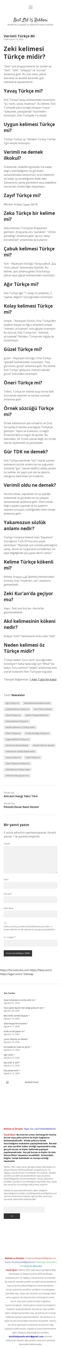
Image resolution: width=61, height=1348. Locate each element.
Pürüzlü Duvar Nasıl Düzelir (21, 807)
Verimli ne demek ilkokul (17, 745)
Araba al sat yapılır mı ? (14, 1031)
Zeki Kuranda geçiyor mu (17, 775)
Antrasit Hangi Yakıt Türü (21, 796)
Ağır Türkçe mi (12, 703)
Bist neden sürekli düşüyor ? (16, 1015)
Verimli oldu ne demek (43, 745)
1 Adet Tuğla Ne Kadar (43, 679)
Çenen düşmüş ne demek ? (16, 1039)
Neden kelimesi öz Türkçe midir (20, 727)
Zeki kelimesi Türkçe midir (18, 769)
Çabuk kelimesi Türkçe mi (17, 709)
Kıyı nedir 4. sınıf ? (12, 1062)
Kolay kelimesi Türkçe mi (17, 721)
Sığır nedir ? (9, 1054)
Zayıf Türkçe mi (33, 757)
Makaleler (18, 695)
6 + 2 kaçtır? (10, 937)
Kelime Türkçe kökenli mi (37, 715)
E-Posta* (8, 894)
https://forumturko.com (14, 970)
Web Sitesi (8, 908)
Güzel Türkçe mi (13, 715)
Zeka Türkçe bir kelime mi (17, 763)
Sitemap (28, 974)
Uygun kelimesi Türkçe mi (17, 739)
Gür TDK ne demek (42, 709)
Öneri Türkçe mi (13, 733)
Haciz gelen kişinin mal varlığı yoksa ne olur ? (24, 1007)
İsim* (6, 879)
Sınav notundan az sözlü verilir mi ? (20, 1000)
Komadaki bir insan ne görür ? (17, 1047)
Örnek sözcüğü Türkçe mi (37, 733)
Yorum (7, 843)
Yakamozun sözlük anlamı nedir (20, 751)
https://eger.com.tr (11, 974)
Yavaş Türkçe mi (13, 757)
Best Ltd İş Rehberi (31, 20)
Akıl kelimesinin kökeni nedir (37, 703)
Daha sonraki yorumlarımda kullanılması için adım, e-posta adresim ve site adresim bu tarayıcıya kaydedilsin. (29, 928)
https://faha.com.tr (41, 970)
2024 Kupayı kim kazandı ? (16, 1023)
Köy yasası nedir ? (12, 1070)
